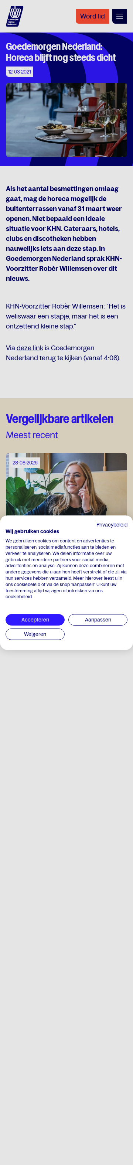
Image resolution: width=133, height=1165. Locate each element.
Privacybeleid (111, 524)
